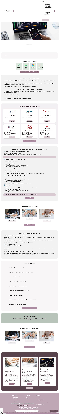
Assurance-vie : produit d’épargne (10, 369)
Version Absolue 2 (47, 115)
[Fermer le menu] (43, 1)
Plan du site (19, 405)
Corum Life (29, 115)
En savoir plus (12, 121)
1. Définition (19, 410)
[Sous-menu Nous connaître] (48, 14)
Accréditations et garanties (36, 407)
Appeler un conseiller (54, 410)
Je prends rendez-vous (29, 197)
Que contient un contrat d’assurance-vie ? (45, 369)
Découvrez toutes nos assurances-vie (29, 140)
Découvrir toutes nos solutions (29, 224)
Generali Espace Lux (29, 130)
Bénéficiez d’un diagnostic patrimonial (17, 403)
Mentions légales (29, 407)
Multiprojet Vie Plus (12, 115)
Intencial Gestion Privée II (11, 130)
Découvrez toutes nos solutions (29, 403)
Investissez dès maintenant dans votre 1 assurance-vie (29, 71)
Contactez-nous (25, 405)
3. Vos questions (33, 410)
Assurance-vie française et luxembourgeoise (28, 369)
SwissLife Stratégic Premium (47, 130)
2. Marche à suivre (26, 410)
